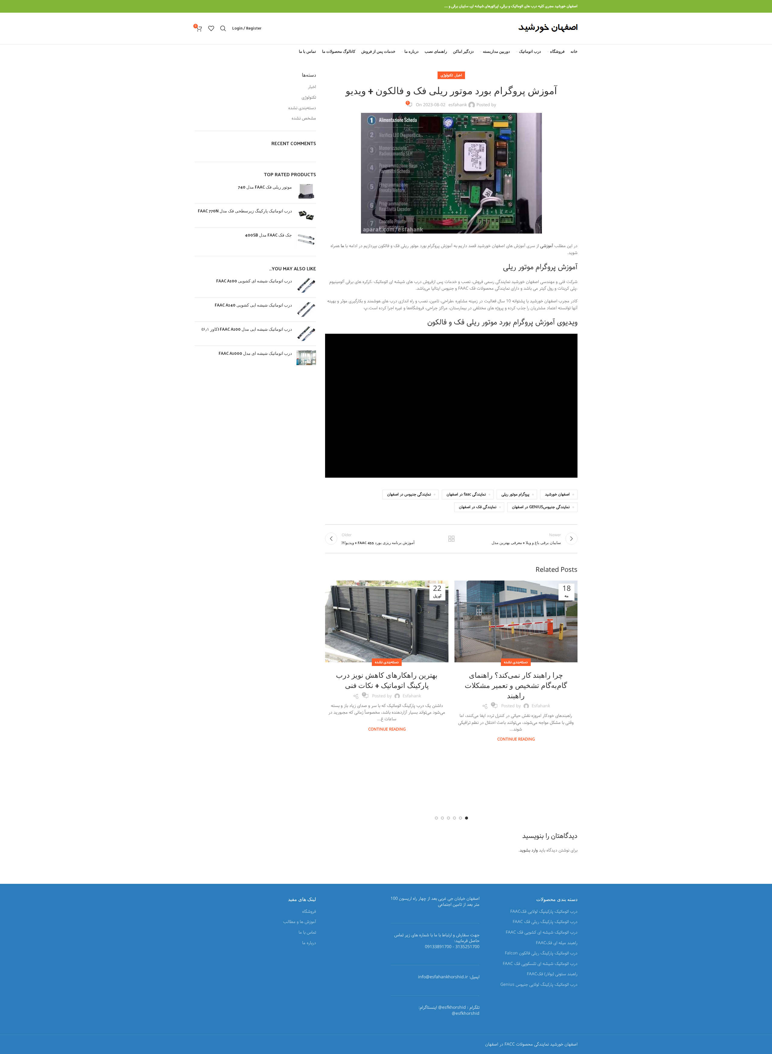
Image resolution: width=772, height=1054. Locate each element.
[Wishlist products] (211, 28)
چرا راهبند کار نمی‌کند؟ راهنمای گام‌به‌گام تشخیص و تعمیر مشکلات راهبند (516, 685)
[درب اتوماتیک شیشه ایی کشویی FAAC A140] (306, 309)
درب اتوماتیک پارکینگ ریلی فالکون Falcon (541, 954)
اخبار (458, 75)
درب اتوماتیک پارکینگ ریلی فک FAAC (545, 922)
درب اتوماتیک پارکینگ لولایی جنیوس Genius (538, 985)
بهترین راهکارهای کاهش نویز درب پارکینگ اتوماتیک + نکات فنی (387, 680)
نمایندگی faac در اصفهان (466, 494)
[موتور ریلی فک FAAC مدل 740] (306, 191)
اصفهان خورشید (557, 494)
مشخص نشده (304, 119)
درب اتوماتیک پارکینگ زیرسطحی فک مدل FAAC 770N (245, 211)
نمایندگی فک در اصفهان (477, 507)
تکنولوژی (447, 75)
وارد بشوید (529, 850)
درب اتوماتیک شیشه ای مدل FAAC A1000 (255, 353)
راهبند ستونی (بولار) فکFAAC (552, 974)
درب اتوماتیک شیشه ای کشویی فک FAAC (541, 933)
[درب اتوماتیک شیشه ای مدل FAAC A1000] (306, 357)
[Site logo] (547, 28)
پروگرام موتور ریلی (515, 494)
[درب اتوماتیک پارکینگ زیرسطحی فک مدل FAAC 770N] (306, 215)
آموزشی (546, 246)
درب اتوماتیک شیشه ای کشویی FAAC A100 (254, 281)
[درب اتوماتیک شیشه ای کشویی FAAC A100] (306, 285)
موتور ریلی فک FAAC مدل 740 (265, 187)
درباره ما (309, 943)
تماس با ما (307, 933)
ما (342, 246)
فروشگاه (309, 912)
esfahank (457, 105)
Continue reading (516, 739)
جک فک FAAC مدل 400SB (268, 235)
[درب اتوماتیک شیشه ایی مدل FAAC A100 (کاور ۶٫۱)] (306, 333)
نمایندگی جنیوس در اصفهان (409, 494)
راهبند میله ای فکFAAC (556, 943)
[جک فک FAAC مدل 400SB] (306, 239)
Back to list (451, 539)
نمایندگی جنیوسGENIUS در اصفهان (541, 507)
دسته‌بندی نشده (516, 662)
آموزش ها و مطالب (299, 922)
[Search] (223, 28)
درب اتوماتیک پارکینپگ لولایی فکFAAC (543, 912)
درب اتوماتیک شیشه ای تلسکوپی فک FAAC (540, 964)
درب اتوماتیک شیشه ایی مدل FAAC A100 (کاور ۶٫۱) (246, 329)
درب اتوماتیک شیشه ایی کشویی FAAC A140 (253, 305)
